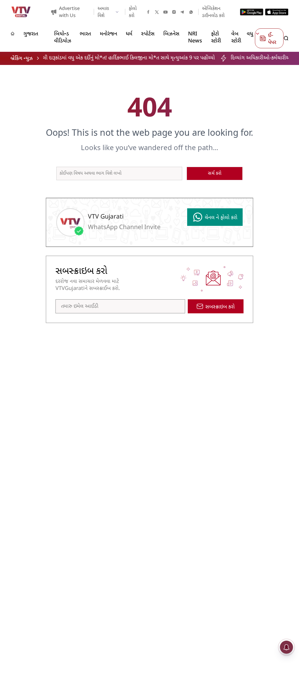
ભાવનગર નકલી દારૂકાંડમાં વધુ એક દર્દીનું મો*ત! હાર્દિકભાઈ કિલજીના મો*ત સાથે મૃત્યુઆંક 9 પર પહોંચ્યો (102, 58)
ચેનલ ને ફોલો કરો (221, 217)
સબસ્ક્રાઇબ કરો (220, 307)
